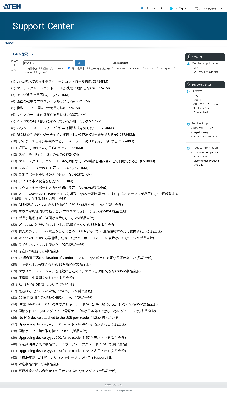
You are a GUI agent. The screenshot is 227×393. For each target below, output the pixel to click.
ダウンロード (200, 164)
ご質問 (197, 99)
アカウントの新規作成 (205, 72)
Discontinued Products (206, 160)
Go (79, 63)
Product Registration (205, 136)
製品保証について (203, 128)
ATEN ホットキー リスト (207, 103)
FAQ (195, 95)
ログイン (180, 8)
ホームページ (153, 8)
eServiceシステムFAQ (113, 385)
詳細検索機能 (120, 63)
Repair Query (200, 132)
